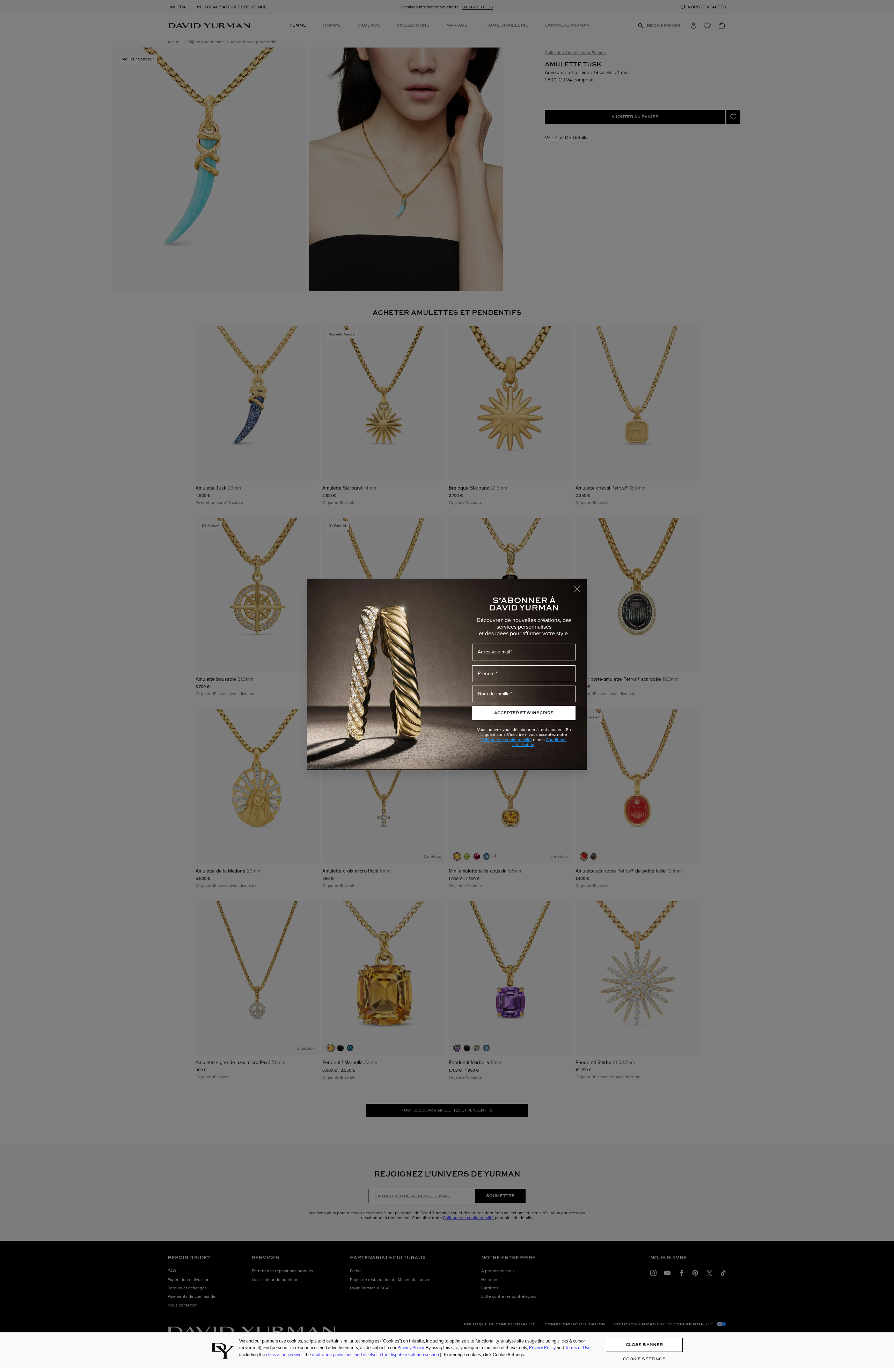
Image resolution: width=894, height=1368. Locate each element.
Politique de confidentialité (506, 740)
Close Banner (644, 1345)
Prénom (486, 673)
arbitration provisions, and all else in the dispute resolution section (376, 1354)
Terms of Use (578, 1348)
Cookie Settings (644, 1359)
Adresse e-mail (494, 652)
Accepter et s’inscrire (524, 713)
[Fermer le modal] (580, 586)
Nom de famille (494, 693)
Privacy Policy (410, 1348)
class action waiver (284, 1354)
